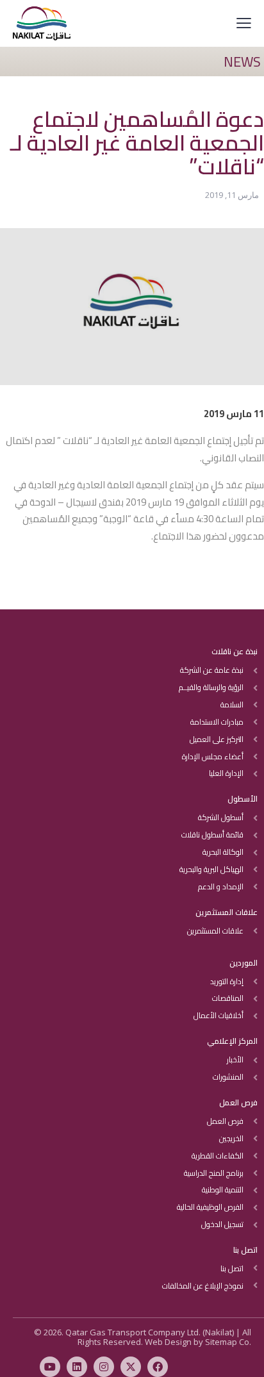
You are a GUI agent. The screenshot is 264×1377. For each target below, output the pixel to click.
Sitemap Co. (228, 1342)
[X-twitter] (130, 1366)
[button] (243, 22)
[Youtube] (50, 1366)
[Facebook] (157, 1366)
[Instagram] (104, 1366)
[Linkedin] (77, 1366)
